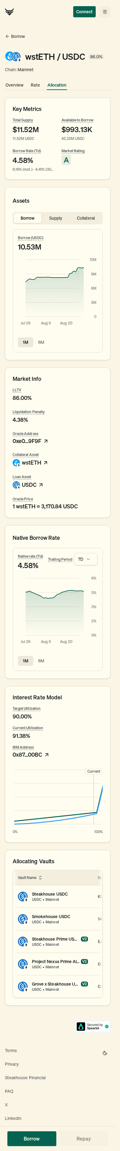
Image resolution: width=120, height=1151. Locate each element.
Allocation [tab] (57, 85)
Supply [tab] (55, 218)
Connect (84, 11)
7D (80, 559)
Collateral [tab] (86, 218)
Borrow (32, 1139)
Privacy (12, 1064)
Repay (84, 1139)
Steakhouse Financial (25, 1078)
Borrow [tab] (27, 218)
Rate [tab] (35, 85)
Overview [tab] (14, 85)
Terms (11, 1050)
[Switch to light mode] (104, 1053)
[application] (58, 292)
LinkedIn (13, 1118)
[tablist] (58, 218)
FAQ (9, 1091)
